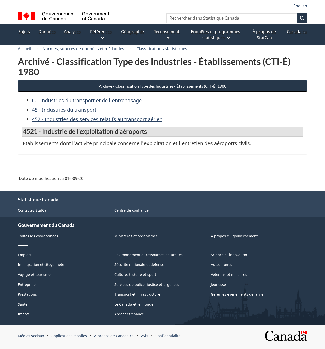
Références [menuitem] (101, 32)
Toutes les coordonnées (38, 236)
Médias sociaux (31, 335)
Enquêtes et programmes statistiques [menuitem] (215, 34)
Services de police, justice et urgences (146, 284)
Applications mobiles (69, 335)
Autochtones (221, 264)
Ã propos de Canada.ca (114, 335)
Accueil (24, 49)
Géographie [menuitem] (132, 32)
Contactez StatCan (33, 210)
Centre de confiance (131, 210)
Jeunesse (218, 284)
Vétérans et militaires (229, 274)
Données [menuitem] (47, 32)
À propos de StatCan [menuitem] (264, 34)
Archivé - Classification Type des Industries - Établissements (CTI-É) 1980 (162, 86)
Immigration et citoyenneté (41, 264)
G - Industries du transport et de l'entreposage (87, 100)
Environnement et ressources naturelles (148, 254)
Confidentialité (168, 335)
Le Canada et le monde (133, 304)
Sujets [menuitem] (24, 32)
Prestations (27, 294)
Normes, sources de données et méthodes (83, 49)
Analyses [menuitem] (72, 32)
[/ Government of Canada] (63, 17)
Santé (22, 304)
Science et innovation (229, 254)
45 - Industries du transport (64, 109)
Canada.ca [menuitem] (297, 32)
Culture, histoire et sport (135, 274)
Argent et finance (129, 314)
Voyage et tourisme (34, 274)
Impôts (24, 314)
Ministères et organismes (136, 236)
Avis (144, 335)
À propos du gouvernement (234, 236)
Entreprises (27, 284)
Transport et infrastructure (137, 294)
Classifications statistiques (161, 49)
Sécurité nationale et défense (139, 264)
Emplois (24, 254)
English (300, 6)
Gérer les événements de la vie (237, 294)
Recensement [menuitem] (166, 32)
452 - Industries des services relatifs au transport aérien (97, 119)
